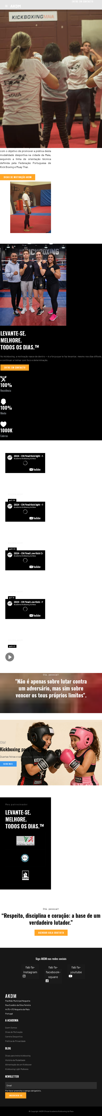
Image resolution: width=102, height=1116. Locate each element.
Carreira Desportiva (13, 1036)
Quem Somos (11, 1027)
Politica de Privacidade (15, 1041)
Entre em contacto (14, 367)
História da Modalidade (15, 1060)
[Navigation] (6, 6)
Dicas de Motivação (14, 1032)
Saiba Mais (8, 764)
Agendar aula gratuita (51, 932)
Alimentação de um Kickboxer (18, 1064)
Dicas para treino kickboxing (17, 1055)
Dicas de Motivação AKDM (18, 177)
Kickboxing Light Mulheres (16, 1069)
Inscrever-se (15, 1095)
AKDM (15, 6)
